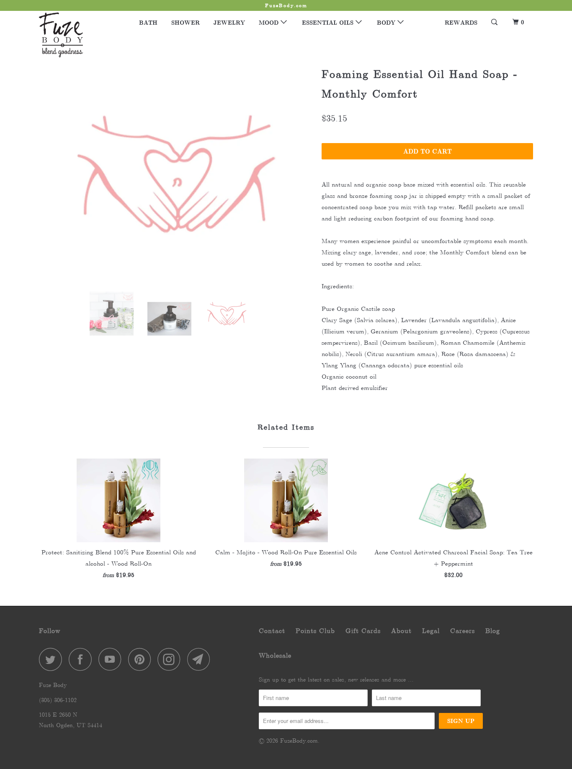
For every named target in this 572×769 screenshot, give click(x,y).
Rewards (461, 22)
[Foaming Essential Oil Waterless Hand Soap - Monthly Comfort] (176, 174)
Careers (462, 630)
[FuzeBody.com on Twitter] (53, 659)
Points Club (315, 630)
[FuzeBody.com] (82, 35)
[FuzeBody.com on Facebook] (82, 659)
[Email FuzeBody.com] (201, 659)
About (401, 630)
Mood (270, 22)
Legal (431, 630)
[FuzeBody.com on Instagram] (171, 659)
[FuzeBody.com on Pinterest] (141, 659)
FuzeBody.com (299, 740)
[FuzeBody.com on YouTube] (112, 659)
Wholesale (275, 655)
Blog (492, 630)
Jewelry (229, 22)
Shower (185, 22)
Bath (148, 22)
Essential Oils (329, 22)
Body (387, 22)
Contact (272, 630)
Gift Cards (363, 630)
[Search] (495, 22)
